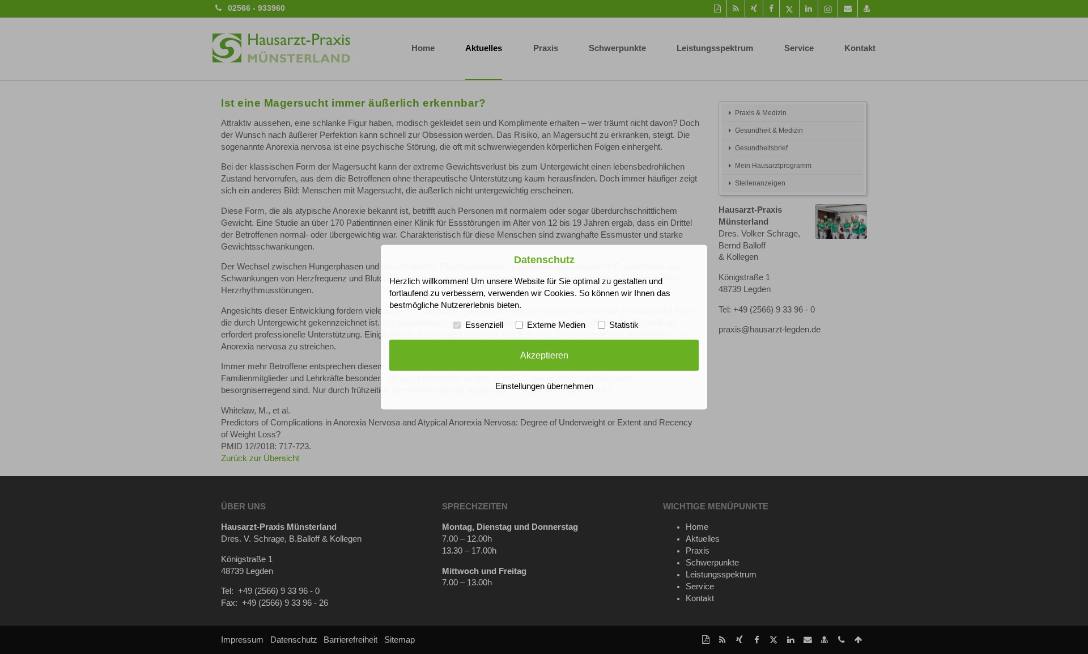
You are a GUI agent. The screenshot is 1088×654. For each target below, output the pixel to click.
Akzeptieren (544, 355)
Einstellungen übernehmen (544, 386)
